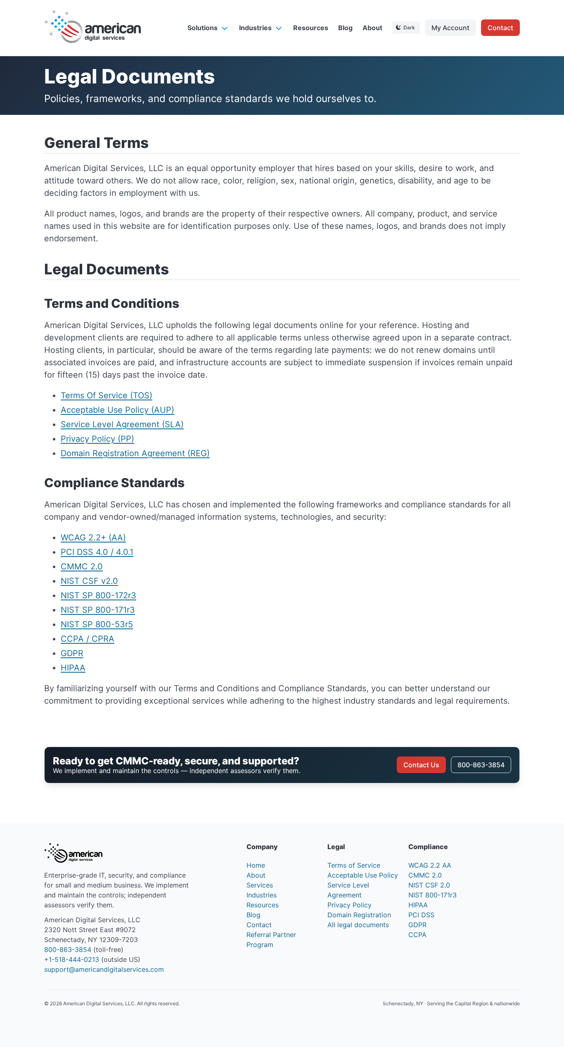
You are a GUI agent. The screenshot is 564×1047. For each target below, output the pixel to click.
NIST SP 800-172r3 (98, 595)
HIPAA (73, 668)
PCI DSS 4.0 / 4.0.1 (97, 552)
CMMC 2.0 (82, 566)
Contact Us (421, 765)
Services (259, 885)
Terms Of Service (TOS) (106, 395)
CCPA (417, 934)
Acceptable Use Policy (362, 875)
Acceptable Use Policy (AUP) (117, 410)
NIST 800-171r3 (432, 895)
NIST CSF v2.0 (89, 581)
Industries (255, 28)
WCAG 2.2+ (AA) (93, 538)
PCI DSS (421, 915)
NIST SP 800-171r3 (98, 610)
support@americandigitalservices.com (104, 969)
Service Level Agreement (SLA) (122, 424)
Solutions (202, 28)
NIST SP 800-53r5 (97, 624)
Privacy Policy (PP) (97, 439)
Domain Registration (359, 915)
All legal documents (358, 925)
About (372, 28)
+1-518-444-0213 (71, 959)
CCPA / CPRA (87, 639)
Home (255, 865)
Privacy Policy (349, 905)
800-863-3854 (481, 765)
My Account (450, 28)
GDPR (72, 653)
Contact (500, 28)
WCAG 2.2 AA (429, 865)
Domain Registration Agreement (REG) (135, 453)
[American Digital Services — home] (92, 28)
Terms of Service (353, 865)
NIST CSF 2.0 (429, 885)
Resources (310, 28)
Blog (345, 28)
